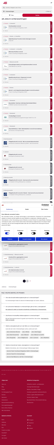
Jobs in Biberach (25, 334)
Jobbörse (4, 286)
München (4, 424)
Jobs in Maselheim (44, 337)
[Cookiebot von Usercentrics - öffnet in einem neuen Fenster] (42, 205)
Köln (3, 427)
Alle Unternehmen (6, 410)
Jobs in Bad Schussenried (13, 334)
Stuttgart (4, 435)
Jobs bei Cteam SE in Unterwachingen (16, 353)
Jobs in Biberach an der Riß (37, 334)
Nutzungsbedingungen (7, 405)
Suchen (37, 15)
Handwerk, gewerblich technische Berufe (36, 392)
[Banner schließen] (51, 205)
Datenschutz (5, 400)
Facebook (31, 422)
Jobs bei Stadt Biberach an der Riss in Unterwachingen (20, 356)
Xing (30, 425)
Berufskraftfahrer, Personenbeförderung (36, 400)
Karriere (3, 394)
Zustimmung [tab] (9, 209)
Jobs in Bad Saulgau (36, 331)
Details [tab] (27, 209)
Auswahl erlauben (27, 239)
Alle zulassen (44, 239)
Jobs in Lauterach (34, 337)
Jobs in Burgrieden (11, 337)
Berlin (3, 419)
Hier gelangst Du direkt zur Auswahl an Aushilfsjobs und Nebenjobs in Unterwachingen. (26, 309)
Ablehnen (10, 239)
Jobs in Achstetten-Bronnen (13, 331)
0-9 (4, 374)
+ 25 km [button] (47, 11)
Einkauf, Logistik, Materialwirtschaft (35, 394)
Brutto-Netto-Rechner (7, 407)
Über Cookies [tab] (44, 209)
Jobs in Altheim (25, 331)
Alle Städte (4, 438)
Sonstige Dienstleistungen (33, 386)
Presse (3, 389)
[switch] (20, 233)
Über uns (4, 384)
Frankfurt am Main (6, 430)
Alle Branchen (30, 402)
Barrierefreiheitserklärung (8, 402)
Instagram (31, 420)
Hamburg (4, 422)
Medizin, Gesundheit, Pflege (33, 389)
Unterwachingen (12, 286)
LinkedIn (31, 428)
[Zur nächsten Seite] (30, 281)
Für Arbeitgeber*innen (7, 392)
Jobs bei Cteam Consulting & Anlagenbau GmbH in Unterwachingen (22, 351)
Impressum (4, 397)
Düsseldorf (4, 432)
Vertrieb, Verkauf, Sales (32, 397)
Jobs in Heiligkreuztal (23, 337)
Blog (3, 386)
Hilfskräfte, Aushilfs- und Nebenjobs (35, 384)
